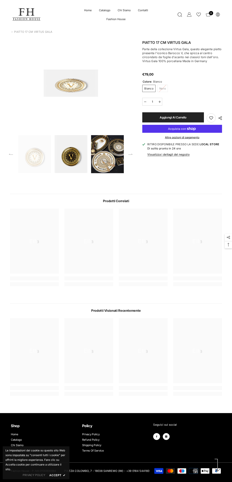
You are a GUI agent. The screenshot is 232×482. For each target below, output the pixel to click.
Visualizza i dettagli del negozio (168, 154)
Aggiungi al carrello (173, 117)
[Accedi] (189, 14)
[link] (34, 278)
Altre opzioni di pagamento (182, 137)
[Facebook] (156, 436)
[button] (11, 154)
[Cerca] (180, 14)
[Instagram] (166, 436)
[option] (71, 83)
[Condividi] (219, 118)
